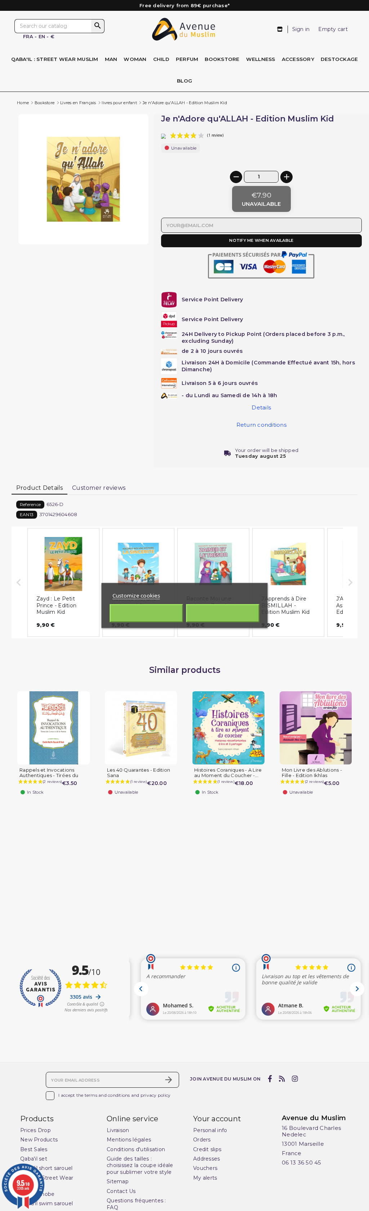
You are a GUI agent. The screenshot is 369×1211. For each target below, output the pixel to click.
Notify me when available (261, 240)
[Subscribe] (168, 1080)
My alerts (205, 1178)
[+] (286, 177)
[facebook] (269, 1079)
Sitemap (118, 1181)
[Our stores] (280, 29)
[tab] (39, 488)
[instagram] (295, 1079)
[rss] (281, 1079)
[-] (236, 177)
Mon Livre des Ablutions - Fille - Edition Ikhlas (312, 772)
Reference (30, 504)
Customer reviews (98, 487)
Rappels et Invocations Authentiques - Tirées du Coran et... (48, 775)
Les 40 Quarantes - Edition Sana (138, 772)
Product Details (39, 487)
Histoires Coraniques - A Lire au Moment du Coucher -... (228, 772)
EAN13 (27, 514)
